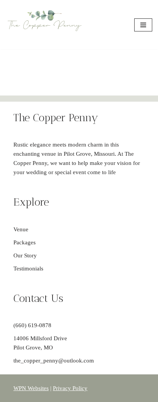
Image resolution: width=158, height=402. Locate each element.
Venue (20, 229)
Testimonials (28, 268)
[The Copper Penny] (44, 24)
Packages (24, 242)
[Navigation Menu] (143, 24)
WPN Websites (31, 388)
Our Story (25, 255)
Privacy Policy (70, 388)
